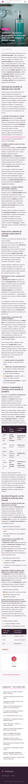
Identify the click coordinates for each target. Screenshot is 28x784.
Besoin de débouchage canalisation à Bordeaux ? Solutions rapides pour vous (13, 753)
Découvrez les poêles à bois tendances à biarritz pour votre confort (13, 729)
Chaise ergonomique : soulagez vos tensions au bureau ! (12, 724)
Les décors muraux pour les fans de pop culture (13, 697)
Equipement (5, 29)
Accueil (3, 49)
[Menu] (25, 2)
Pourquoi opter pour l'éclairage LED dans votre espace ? (13, 743)
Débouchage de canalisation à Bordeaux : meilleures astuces (13, 719)
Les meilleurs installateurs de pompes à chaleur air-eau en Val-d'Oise (13, 711)
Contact (13, 775)
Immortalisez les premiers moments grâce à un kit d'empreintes (14, 758)
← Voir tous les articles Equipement (10, 674)
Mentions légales (5, 775)
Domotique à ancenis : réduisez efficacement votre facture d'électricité (12, 738)
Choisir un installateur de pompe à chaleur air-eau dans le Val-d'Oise (12, 734)
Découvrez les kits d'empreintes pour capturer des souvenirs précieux (12, 706)
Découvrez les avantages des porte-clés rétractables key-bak (13, 702)
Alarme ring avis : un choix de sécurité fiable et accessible (13, 692)
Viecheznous (9, 771)
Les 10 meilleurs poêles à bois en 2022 (13, 715)
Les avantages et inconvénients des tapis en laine (13, 748)
